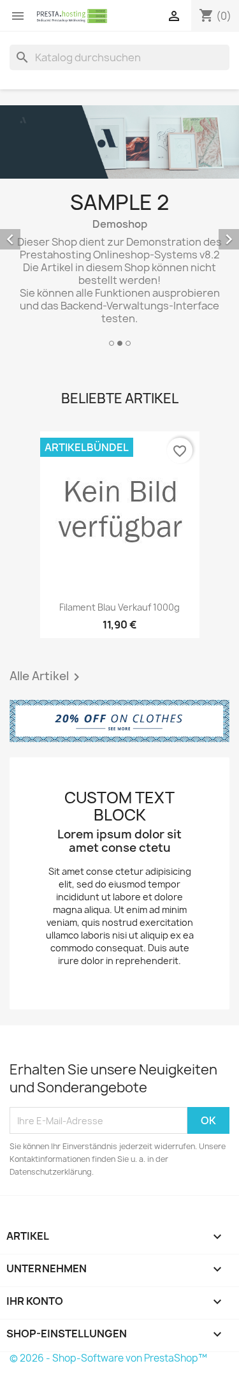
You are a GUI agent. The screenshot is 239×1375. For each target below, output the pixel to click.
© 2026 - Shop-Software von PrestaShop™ (108, 1358)
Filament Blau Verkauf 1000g (119, 607)
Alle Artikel (47, 677)
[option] (119, 227)
